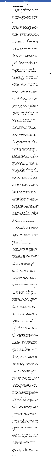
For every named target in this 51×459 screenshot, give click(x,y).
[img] (25, 1)
